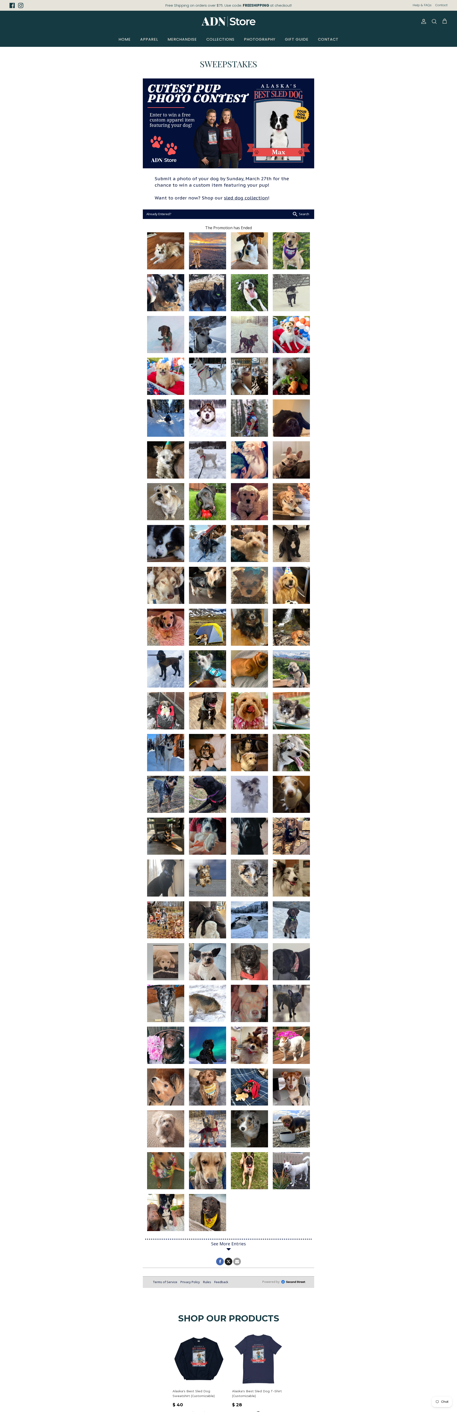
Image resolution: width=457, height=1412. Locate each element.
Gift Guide (296, 39)
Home (125, 39)
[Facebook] (12, 5)
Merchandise (182, 39)
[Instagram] (20, 5)
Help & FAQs (422, 5)
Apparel (149, 39)
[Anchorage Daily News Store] (228, 21)
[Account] (423, 21)
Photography (259, 39)
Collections (220, 39)
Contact (441, 5)
